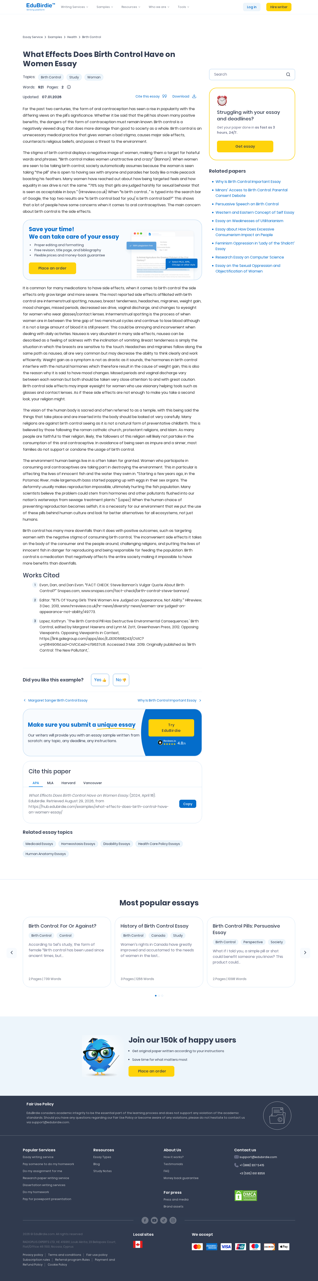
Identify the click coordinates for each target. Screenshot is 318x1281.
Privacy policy (33, 1255)
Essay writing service (38, 1157)
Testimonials (173, 1164)
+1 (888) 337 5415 (252, 1165)
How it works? (173, 1157)
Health (72, 37)
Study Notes (102, 1171)
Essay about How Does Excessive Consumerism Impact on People (245, 232)
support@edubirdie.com (258, 1157)
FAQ (166, 1171)
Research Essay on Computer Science (250, 257)
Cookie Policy (57, 1265)
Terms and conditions (64, 1255)
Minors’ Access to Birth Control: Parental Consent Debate (252, 192)
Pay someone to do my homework (48, 1164)
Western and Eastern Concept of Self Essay (255, 212)
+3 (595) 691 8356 (252, 1173)
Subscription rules (36, 1260)
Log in (252, 7)
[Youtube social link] (154, 1220)
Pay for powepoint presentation (47, 1199)
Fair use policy (97, 1255)
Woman (94, 77)
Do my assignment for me (42, 1171)
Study (74, 77)
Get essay (245, 146)
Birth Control (91, 37)
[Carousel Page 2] (159, 996)
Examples (55, 37)
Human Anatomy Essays (46, 854)
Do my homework (36, 1192)
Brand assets (173, 1206)
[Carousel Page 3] (162, 996)
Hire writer (279, 7)
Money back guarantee (181, 1178)
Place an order (52, 268)
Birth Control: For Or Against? (62, 926)
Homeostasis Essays (78, 843)
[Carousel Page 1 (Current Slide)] (156, 996)
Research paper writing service (46, 1178)
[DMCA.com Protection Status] (245, 1195)
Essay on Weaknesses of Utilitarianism (249, 220)
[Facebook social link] (145, 1220)
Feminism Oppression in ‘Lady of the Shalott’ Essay (255, 246)
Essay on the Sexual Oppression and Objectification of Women (248, 268)
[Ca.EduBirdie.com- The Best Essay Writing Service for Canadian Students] (137, 1244)
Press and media (176, 1199)
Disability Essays (116, 843)
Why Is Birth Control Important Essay (167, 700)
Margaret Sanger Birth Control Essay (58, 700)
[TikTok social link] (163, 1220)
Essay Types (102, 1157)
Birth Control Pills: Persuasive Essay (246, 929)
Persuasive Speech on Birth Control (247, 204)
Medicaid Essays (39, 843)
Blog (96, 1164)
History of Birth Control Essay (155, 926)
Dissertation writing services (44, 1185)
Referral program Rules (72, 1260)
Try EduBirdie (171, 727)
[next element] (305, 953)
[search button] (288, 74)
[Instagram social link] (172, 1220)
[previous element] (12, 953)
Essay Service (33, 37)
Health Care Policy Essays (159, 843)
